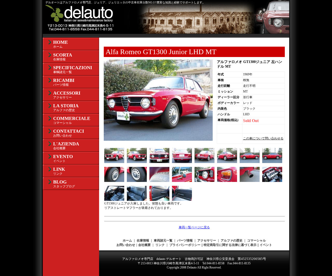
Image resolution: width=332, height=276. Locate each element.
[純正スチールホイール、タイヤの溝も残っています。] (114, 181)
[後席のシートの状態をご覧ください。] (137, 200)
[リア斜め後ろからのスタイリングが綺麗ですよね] (205, 162)
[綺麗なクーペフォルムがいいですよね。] (250, 162)
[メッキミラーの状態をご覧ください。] (182, 181)
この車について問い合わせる (263, 138)
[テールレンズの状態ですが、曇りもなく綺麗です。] (227, 181)
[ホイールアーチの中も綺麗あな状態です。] (159, 181)
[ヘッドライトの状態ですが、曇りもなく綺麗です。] (205, 181)
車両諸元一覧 (163, 240)
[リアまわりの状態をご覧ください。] (182, 162)
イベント (266, 245)
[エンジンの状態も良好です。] (272, 181)
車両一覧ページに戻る (194, 227)
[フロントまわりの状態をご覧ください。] (159, 162)
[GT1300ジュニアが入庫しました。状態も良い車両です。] (114, 162)
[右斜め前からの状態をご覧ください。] (137, 162)
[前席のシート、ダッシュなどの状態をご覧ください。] (114, 200)
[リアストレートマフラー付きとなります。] (250, 181)
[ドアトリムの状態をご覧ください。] (159, 200)
